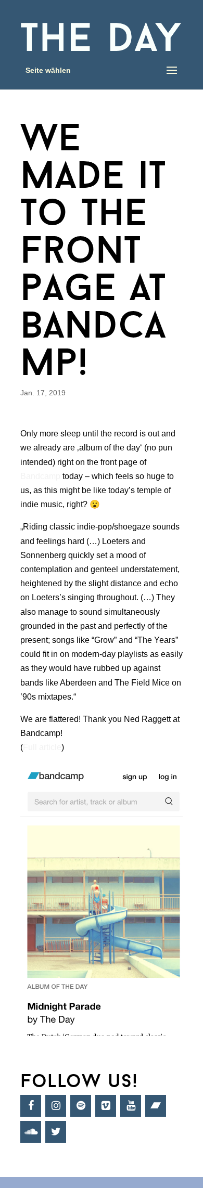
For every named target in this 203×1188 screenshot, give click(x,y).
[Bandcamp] (155, 1106)
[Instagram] (55, 1106)
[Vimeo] (105, 1106)
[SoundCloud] (30, 1132)
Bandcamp (40, 476)
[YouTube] (130, 1106)
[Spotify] (80, 1106)
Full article (42, 747)
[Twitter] (55, 1132)
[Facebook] (30, 1106)
